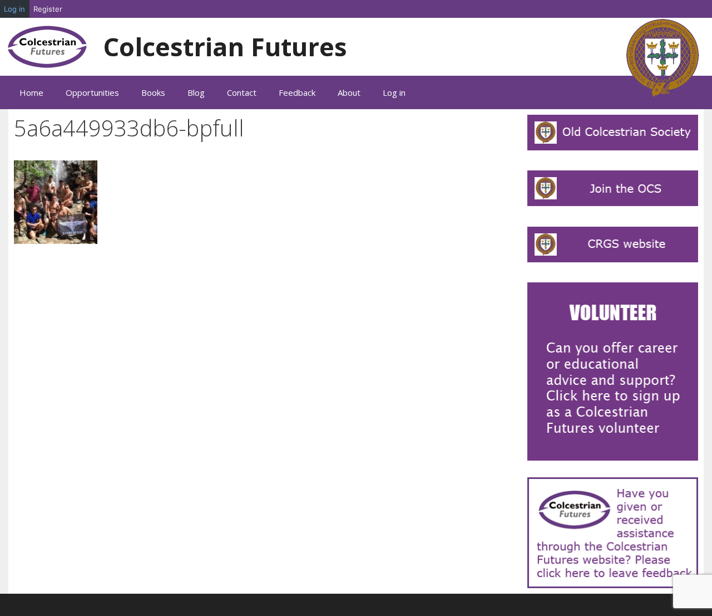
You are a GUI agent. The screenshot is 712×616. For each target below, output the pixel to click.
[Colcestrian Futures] (49, 46)
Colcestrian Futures (225, 46)
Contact (241, 92)
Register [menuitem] (47, 8)
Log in (394, 92)
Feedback (297, 92)
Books (153, 92)
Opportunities (92, 92)
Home (31, 92)
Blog (196, 92)
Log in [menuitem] (14, 8)
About (349, 92)
